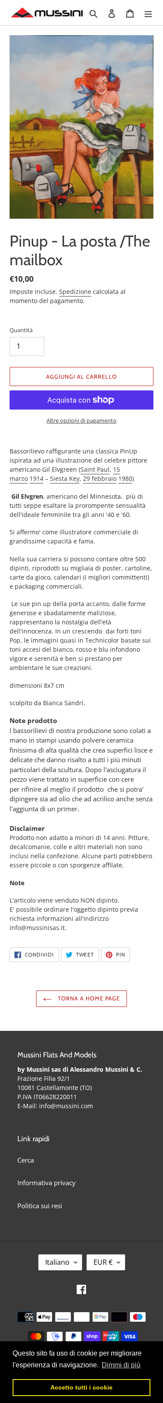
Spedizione (75, 291)
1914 (36, 478)
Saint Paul (95, 469)
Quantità (21, 330)
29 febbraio (99, 478)
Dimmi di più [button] (121, 1365)
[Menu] (148, 12)
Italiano (57, 1262)
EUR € (103, 1262)
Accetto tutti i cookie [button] (81, 1387)
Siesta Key (65, 478)
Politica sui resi (39, 1205)
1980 (125, 478)
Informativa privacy (46, 1182)
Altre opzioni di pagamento (81, 420)
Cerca (25, 1160)
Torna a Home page (88, 998)
